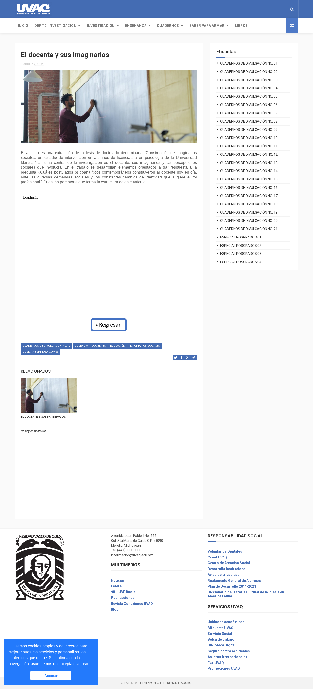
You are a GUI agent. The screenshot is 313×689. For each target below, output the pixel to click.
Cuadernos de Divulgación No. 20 (249, 221)
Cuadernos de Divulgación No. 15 (249, 179)
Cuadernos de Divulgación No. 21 (249, 229)
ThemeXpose (147, 683)
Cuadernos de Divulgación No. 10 (46, 345)
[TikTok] (280, 9)
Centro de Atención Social (229, 563)
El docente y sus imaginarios (43, 416)
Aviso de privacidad (224, 575)
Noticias (118, 580)
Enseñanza (136, 26)
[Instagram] (277, 9)
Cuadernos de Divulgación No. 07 (249, 113)
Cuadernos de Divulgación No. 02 (249, 72)
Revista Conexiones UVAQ (132, 604)
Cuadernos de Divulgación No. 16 (249, 188)
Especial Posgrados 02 (240, 246)
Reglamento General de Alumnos (234, 580)
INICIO (23, 26)
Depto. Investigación (55, 26)
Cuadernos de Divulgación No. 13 (249, 163)
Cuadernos (168, 26)
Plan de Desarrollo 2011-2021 (232, 586)
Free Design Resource (176, 683)
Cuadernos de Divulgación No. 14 (249, 171)
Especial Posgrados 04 (240, 262)
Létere (116, 586)
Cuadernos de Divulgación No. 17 (249, 196)
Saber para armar (207, 26)
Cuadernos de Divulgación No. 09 (249, 129)
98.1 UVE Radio (123, 592)
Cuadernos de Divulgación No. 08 (249, 121)
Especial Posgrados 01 (240, 237)
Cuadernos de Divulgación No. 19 (249, 212)
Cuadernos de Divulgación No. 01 (249, 63)
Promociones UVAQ (224, 668)
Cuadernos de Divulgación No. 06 (249, 105)
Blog (115, 609)
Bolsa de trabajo (221, 639)
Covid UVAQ (217, 557)
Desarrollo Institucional (227, 569)
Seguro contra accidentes (229, 651)
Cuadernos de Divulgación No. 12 (249, 154)
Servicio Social (220, 634)
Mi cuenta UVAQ (220, 628)
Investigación (101, 26)
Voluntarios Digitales (225, 551)
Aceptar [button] (51, 675)
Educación (117, 345)
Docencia (81, 345)
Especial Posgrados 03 (240, 254)
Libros (241, 26)
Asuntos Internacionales (227, 657)
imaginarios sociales (144, 345)
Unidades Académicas (226, 622)
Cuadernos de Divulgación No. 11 (249, 146)
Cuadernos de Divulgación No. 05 (249, 96)
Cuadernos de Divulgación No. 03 (249, 80)
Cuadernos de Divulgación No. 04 (249, 88)
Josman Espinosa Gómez (40, 351)
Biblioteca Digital (221, 645)
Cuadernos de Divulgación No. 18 (249, 204)
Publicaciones (122, 598)
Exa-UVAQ (216, 663)
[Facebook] (273, 9)
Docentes (99, 345)
